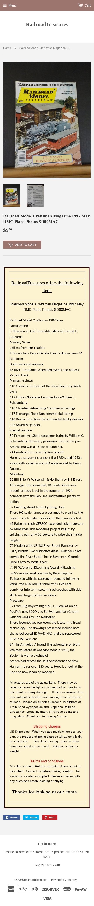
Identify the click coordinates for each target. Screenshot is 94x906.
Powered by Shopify (64, 879)
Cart (87, 5)
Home (7, 48)
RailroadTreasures (47, 24)
